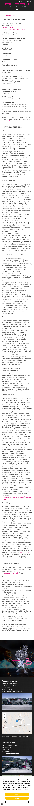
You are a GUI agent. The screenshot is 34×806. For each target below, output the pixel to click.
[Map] (17, 723)
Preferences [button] (25, 789)
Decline (17, 798)
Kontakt (25, 737)
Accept (17, 794)
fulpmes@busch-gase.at (12, 753)
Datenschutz (16, 737)
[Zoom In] (4, 714)
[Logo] (17, 5)
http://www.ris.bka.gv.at (13, 121)
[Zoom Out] (4, 717)
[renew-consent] (2, 804)
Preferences (17, 802)
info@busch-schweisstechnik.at (13, 29)
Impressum (6, 737)
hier (21, 552)
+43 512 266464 (26, 1)
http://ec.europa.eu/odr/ (10, 573)
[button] (17, 9)
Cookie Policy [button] (14, 787)
